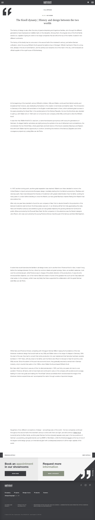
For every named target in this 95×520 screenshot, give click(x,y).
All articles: (48, 9)
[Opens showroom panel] (88, 2)
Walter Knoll (77, 432)
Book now (15, 473)
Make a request (53, 473)
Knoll (69, 438)
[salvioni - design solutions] (47, 2)
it (18, 495)
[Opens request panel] (92, 2)
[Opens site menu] (2, 2)
